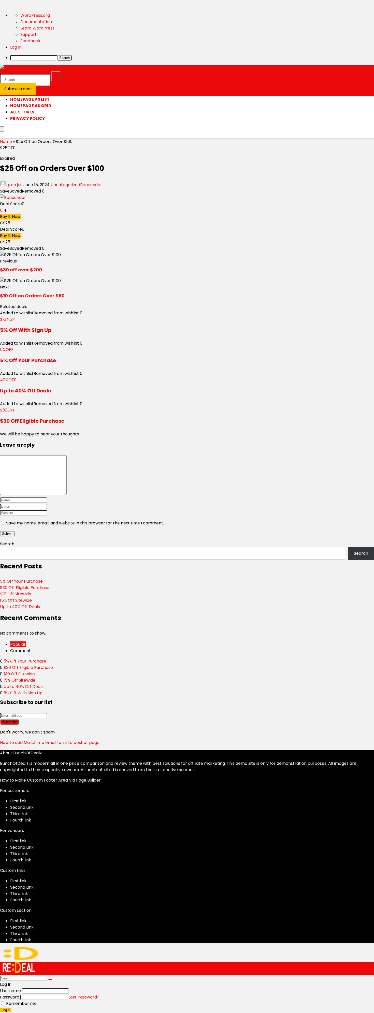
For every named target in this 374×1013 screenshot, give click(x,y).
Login (5, 1010)
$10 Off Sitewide (15, 594)
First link (18, 801)
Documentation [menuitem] (36, 22)
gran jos (14, 185)
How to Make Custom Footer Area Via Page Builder (50, 780)
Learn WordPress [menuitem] (37, 28)
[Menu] (2, 129)
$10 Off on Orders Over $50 (32, 295)
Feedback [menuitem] (30, 41)
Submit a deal (18, 89)
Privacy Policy (27, 118)
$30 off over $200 (21, 270)
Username (10, 991)
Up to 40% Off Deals (25, 390)
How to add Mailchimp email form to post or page (49, 742)
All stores (22, 112)
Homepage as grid (30, 106)
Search (7, 544)
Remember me (21, 1003)
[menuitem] (192, 57)
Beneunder (91, 185)
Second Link (22, 807)
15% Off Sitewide (16, 600)
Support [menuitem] (28, 34)
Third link (19, 814)
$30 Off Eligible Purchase (32, 420)
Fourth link (20, 820)
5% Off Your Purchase (28, 360)
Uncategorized (65, 185)
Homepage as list (30, 99)
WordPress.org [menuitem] (35, 15)
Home (6, 141)
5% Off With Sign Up (25, 330)
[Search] (56, 76)
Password (9, 997)
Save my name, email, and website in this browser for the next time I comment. (85, 523)
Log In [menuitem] (16, 47)
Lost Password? (83, 997)
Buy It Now (10, 216)
